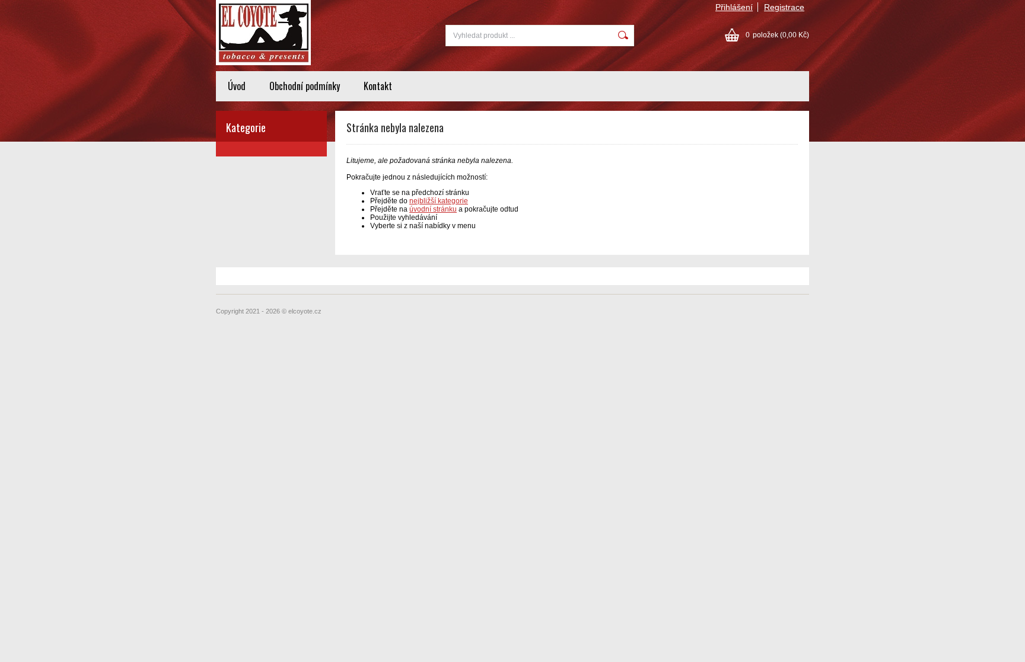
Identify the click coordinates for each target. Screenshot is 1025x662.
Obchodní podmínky (304, 86)
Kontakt (378, 86)
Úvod (237, 86)
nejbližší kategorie (438, 201)
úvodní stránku (433, 209)
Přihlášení (734, 7)
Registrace (784, 7)
